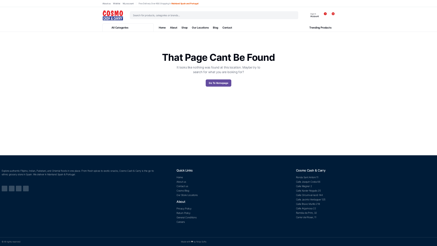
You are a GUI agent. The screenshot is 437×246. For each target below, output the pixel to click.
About (173, 27)
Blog (215, 27)
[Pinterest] (19, 188)
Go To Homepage (218, 82)
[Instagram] (26, 188)
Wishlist (116, 3)
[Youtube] (12, 188)
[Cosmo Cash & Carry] (112, 15)
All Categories (119, 27)
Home (162, 27)
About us (106, 3)
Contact (227, 27)
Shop (184, 27)
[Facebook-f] (4, 188)
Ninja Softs (201, 241)
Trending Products (320, 27)
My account (128, 3)
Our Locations (200, 27)
